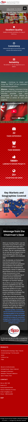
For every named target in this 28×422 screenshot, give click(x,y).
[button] (13, 22)
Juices (2, 355)
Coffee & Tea (4, 357)
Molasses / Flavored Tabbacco (9, 373)
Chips (2, 359)
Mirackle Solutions (21, 420)
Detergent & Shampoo (7, 371)
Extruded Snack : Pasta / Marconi (10, 369)
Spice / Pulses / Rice (6, 375)
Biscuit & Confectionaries (8, 367)
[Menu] (25, 8)
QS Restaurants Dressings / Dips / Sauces (12, 351)
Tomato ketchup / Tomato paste (10, 353)
